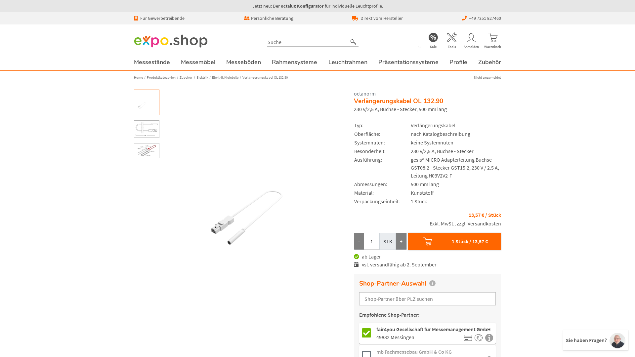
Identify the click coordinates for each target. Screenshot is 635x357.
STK (387, 241)
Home (138, 77)
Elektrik (202, 77)
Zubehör (186, 77)
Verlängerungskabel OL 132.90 (265, 77)
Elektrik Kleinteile (225, 77)
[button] (353, 42)
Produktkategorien (161, 77)
